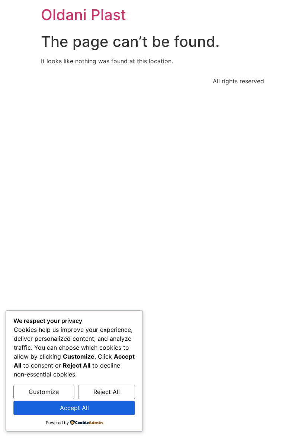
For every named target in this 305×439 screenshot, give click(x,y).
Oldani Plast (83, 15)
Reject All (106, 391)
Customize (44, 391)
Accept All (74, 407)
